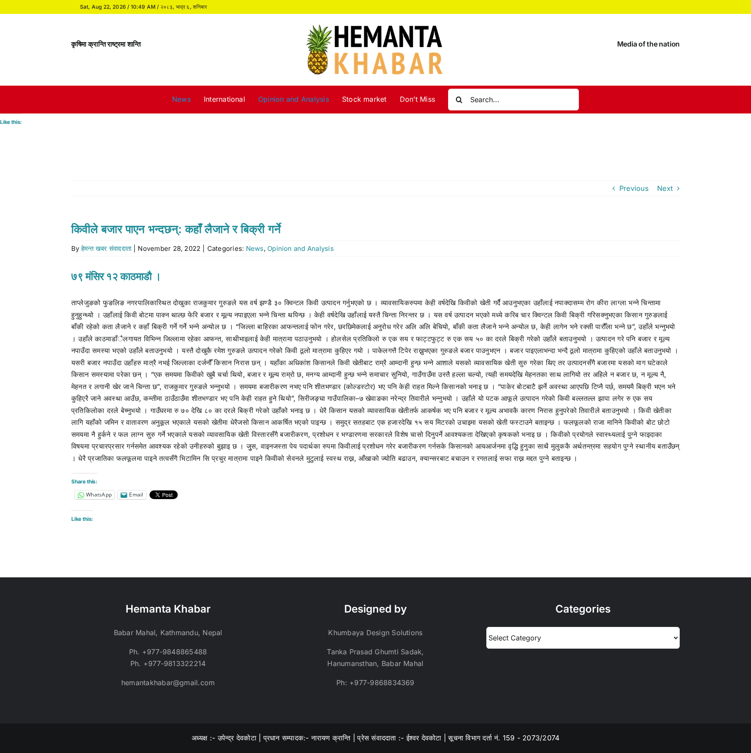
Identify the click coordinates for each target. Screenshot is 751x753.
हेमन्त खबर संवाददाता (106, 248)
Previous (633, 188)
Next (665, 188)
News (255, 248)
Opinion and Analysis (300, 248)
